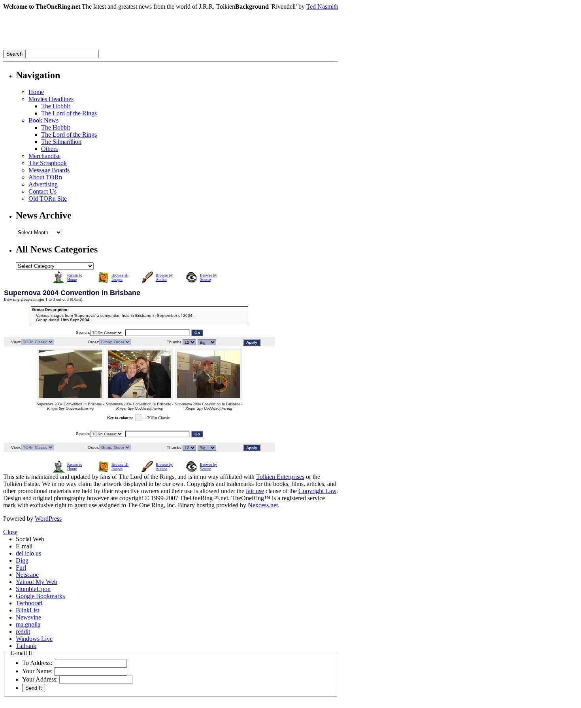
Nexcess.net (263, 505)
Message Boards (49, 170)
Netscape (27, 574)
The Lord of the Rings (69, 113)
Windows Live (34, 638)
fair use (255, 491)
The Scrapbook (47, 163)
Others (49, 148)
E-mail (24, 546)
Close (10, 532)
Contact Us (42, 191)
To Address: (37, 662)
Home (36, 91)
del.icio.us (28, 553)
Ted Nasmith (322, 6)
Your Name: (37, 671)
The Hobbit (55, 106)
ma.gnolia (28, 624)
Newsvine (28, 617)
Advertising (43, 184)
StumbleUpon (33, 589)
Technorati (29, 603)
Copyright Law (317, 491)
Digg (22, 560)
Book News (43, 120)
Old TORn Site (47, 198)
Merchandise (44, 156)
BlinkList (27, 610)
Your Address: (40, 679)
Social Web (30, 539)
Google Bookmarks (40, 596)
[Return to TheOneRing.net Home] (121, 47)
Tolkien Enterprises (280, 476)
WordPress (48, 518)
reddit (23, 631)
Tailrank (26, 645)
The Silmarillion (61, 141)
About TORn (45, 177)
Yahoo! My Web (36, 581)
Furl (21, 567)
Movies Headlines (51, 99)
